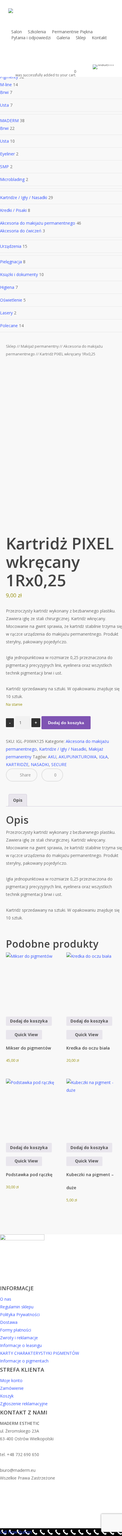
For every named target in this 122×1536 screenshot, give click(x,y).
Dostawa (8, 1322)
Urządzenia (10, 246)
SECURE (59, 764)
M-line (6, 84)
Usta (4, 105)
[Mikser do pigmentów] (34, 980)
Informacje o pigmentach (24, 1361)
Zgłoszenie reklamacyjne (24, 1403)
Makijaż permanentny (40, 346)
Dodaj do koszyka (66, 722)
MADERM (9, 120)
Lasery (6, 313)
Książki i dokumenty (19, 274)
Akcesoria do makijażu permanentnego (37, 223)
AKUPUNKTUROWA (78, 757)
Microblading (12, 179)
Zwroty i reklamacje (19, 1337)
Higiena (7, 287)
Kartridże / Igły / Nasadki (23, 197)
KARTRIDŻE (17, 764)
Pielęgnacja (11, 261)
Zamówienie (12, 1388)
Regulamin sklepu (16, 1307)
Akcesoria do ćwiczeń (20, 231)
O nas (5, 1299)
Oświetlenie (11, 300)
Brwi (4, 92)
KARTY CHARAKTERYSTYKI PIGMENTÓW (39, 1353)
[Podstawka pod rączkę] (34, 1107)
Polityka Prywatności (20, 1314)
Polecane (9, 325)
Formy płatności (15, 1330)
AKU (52, 757)
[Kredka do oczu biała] (94, 980)
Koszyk (7, 1396)
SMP (4, 166)
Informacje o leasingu (21, 1345)
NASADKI (40, 764)
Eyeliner (7, 154)
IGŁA (103, 757)
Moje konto (11, 1380)
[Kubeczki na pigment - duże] (94, 1107)
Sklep (11, 346)
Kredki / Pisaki (13, 210)
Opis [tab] (18, 800)
